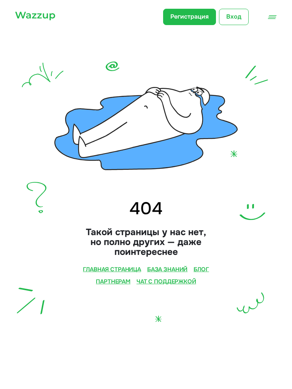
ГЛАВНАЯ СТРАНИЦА (112, 269)
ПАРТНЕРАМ (113, 281)
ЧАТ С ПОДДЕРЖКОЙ (166, 281)
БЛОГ (201, 269)
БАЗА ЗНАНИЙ (167, 269)
